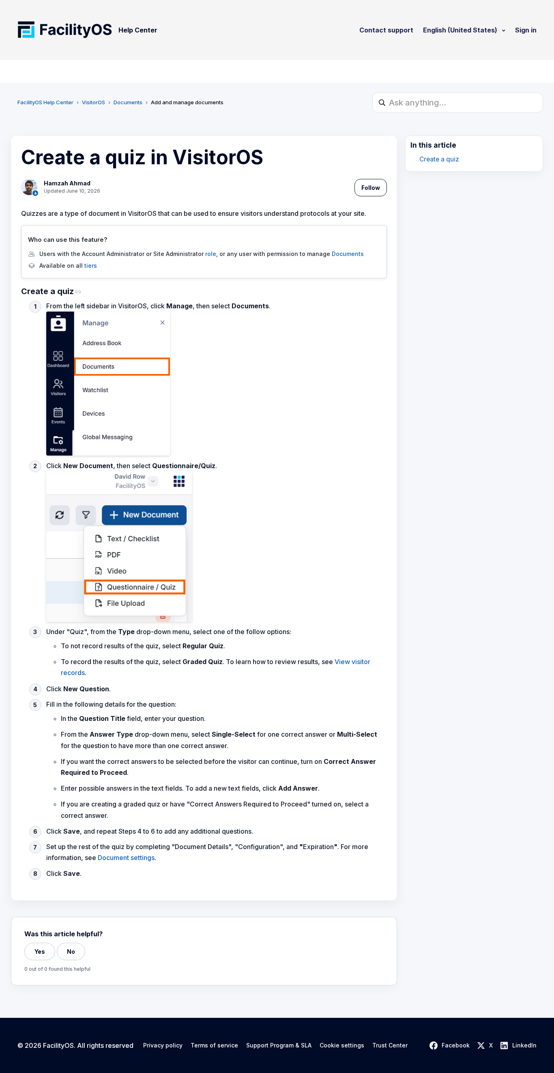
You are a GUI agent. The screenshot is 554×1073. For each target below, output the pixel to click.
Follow (370, 187)
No (71, 951)
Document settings (126, 858)
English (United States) (461, 30)
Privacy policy (163, 1045)
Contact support (386, 30)
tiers (90, 265)
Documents (128, 102)
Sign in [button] (526, 30)
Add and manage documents (187, 102)
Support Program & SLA (278, 1045)
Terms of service (214, 1045)
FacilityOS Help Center (45, 102)
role (210, 253)
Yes (39, 951)
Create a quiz (439, 159)
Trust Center (390, 1045)
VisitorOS (93, 102)
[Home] (64, 30)
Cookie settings (342, 1045)
